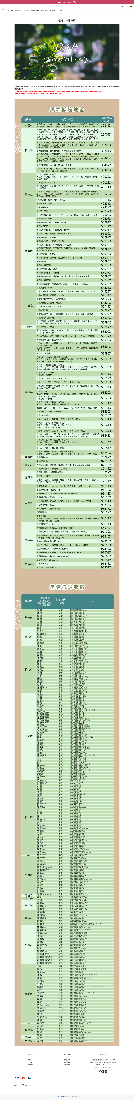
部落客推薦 (35, 10)
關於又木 (30, 1060)
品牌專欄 (30, 1065)
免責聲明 (57, 1097)
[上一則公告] (12, 2)
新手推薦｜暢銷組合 (14, 10)
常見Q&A (61, 10)
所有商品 (26, 10)
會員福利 (53, 10)
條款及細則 (64, 1097)
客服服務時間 (67, 1062)
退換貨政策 (67, 1065)
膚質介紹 (44, 10)
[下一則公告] (122, 2)
